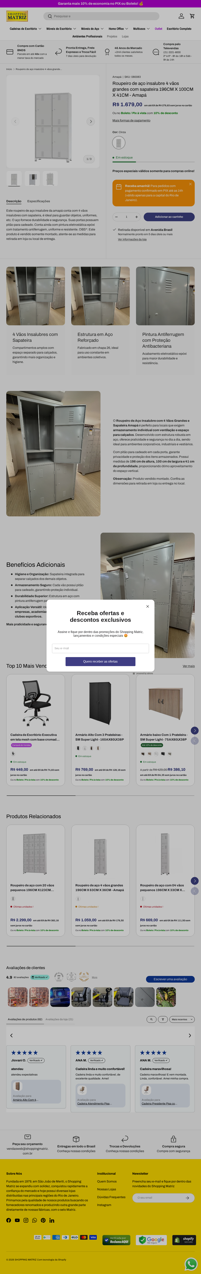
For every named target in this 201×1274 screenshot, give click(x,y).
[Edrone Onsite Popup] (100, 637)
